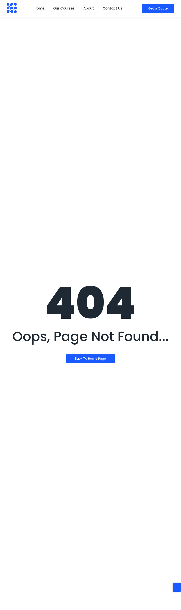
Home (39, 8)
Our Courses (64, 8)
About (88, 8)
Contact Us (112, 8)
